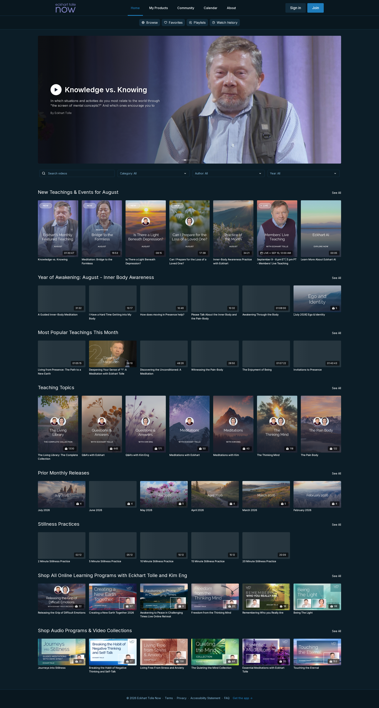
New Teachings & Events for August (78, 192)
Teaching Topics (56, 387)
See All (336, 192)
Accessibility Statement (205, 698)
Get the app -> (242, 698)
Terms (169, 698)
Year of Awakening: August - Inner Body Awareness (96, 277)
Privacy (182, 698)
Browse (152, 22)
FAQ (227, 698)
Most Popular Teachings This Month (78, 332)
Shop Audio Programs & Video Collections (85, 630)
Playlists (200, 22)
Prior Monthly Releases (63, 473)
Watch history (227, 22)
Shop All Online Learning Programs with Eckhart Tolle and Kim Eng (112, 575)
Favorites (176, 22)
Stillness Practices (58, 524)
